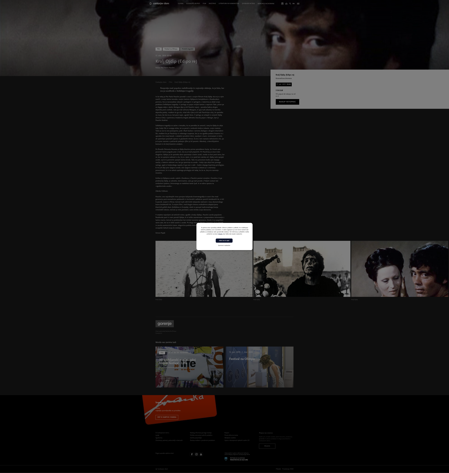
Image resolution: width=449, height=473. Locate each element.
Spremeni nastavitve (224, 245)
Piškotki (220, 234)
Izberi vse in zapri (224, 240)
